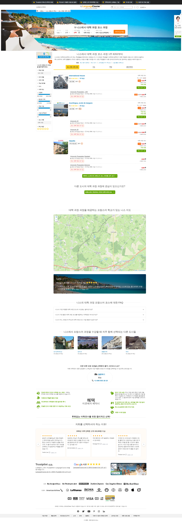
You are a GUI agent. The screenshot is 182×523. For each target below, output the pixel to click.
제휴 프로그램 (126, 515)
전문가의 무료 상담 (143, 2)
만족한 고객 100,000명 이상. (91, 2)
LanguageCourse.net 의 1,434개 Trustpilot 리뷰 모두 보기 (53, 472)
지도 (94, 67)
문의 (80, 515)
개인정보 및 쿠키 (64, 515)
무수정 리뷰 (129, 2)
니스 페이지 (97, 287)
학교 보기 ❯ (141, 87)
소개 (74, 515)
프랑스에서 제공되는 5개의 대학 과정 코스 (99, 192)
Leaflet (135, 270)
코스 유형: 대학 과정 (72, 67)
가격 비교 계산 (119, 32)
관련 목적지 (129, 67)
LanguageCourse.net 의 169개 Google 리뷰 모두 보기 (89, 467)
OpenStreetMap (142, 270)
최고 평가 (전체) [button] (84, 62)
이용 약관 (44, 515)
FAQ (110, 67)
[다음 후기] (144, 444)
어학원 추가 (136, 515)
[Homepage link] (37, 11)
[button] (137, 8)
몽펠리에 (104, 351)
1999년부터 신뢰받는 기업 (112, 2)
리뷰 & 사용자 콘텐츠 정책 (100, 515)
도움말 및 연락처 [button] (41, 7)
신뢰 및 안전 (114, 515)
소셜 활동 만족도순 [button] (118, 62)
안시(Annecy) (58, 351)
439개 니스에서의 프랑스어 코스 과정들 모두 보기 (99, 176)
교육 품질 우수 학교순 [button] (104, 62)
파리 (127, 351)
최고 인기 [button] (93, 62)
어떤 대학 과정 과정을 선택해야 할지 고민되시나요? (100, 366)
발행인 (87, 515)
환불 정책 (53, 515)
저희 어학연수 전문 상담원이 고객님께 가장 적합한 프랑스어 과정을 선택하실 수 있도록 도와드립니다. (99, 368)
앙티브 (80, 351)
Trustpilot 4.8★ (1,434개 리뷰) (44, 2)
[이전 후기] (38, 444)
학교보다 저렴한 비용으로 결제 (67, 2)
